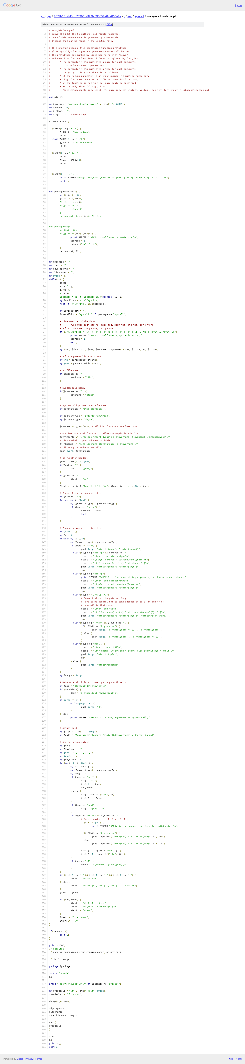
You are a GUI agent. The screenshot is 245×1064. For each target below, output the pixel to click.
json (239, 1058)
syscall (139, 16)
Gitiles (20, 1058)
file (109, 24)
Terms (38, 1058)
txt (231, 1058)
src (130, 16)
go (42, 16)
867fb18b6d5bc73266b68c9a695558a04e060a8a (87, 16)
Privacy (29, 1058)
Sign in (238, 5)
